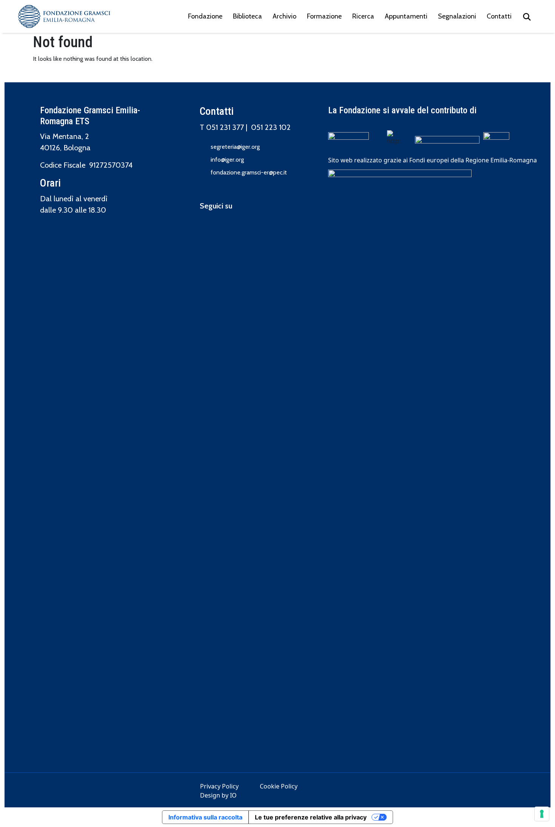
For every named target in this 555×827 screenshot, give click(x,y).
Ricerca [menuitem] (363, 16)
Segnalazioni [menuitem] (457, 16)
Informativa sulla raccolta (205, 817)
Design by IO (218, 795)
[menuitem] (527, 16)
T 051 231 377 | (225, 127)
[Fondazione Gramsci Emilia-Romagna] (64, 16)
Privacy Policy (219, 786)
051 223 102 (271, 127)
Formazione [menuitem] (324, 16)
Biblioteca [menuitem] (247, 16)
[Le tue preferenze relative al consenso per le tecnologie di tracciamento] (542, 814)
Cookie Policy (279, 786)
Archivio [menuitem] (284, 16)
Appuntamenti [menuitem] (406, 16)
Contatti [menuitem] (499, 16)
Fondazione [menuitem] (205, 16)
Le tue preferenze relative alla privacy (311, 817)
